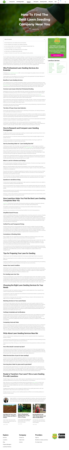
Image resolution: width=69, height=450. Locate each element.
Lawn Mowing (51, 63)
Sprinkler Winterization (61, 67)
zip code (35, 382)
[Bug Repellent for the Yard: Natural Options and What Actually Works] (39, 408)
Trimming (50, 68)
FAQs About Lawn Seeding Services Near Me (13, 51)
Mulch (58, 64)
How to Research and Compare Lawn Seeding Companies (16, 44)
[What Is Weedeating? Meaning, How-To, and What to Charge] (24, 408)
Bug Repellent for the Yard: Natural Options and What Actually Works (39, 416)
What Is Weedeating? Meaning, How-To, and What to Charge (23, 416)
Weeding (50, 67)
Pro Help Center (38, 442)
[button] (44, 39)
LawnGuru (5, 203)
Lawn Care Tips (12, 1)
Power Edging (59, 71)
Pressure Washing (60, 65)
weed (40, 94)
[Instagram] (58, 3)
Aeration (58, 63)
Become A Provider (43, 1)
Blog (4, 442)
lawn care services (29, 147)
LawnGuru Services (54, 60)
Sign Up (37, 437)
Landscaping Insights (20, 1)
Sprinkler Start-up (60, 68)
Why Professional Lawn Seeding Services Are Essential (15, 42)
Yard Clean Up (51, 65)
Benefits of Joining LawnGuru (41, 439)
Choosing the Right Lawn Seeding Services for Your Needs (16, 49)
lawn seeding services (13, 72)
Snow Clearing (51, 64)
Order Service (36, 1)
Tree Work (50, 71)
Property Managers (7, 444)
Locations (5, 439)
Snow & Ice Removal (29, 2)
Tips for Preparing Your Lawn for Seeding (13, 47)
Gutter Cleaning (51, 69)
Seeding (50, 72)
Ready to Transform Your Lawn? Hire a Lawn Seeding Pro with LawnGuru (19, 53)
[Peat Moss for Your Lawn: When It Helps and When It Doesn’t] (9, 408)
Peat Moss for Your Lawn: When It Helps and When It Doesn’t (9, 416)
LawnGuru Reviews (7, 446)
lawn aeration (6, 85)
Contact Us (21, 437)
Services (5, 437)
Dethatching (59, 72)
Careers (21, 442)
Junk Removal (59, 69)
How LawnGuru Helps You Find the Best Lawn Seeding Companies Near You (19, 46)
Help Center (51, 1)
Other (56, 1)
